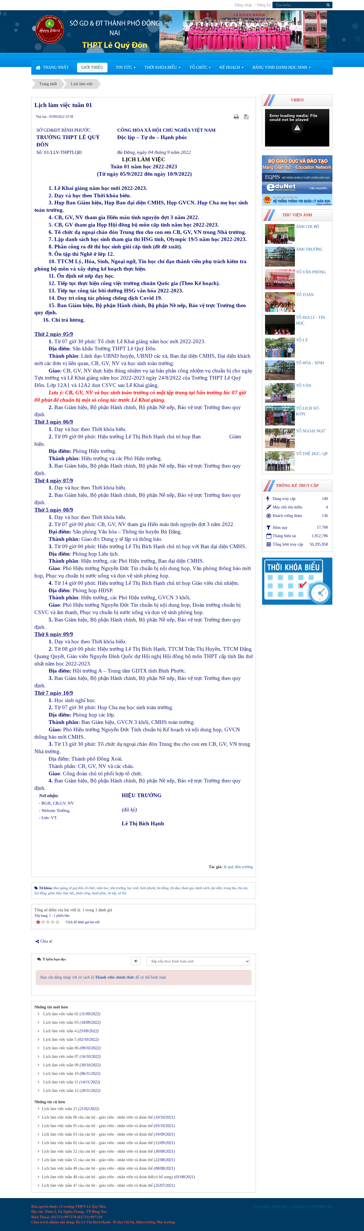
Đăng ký (264, 5)
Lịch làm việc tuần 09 (60, 1065)
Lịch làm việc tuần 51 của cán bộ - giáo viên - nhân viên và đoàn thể (97, 1160)
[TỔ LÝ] (280, 347)
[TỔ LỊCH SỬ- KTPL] (280, 416)
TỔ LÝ (302, 340)
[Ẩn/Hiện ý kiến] (136, 961)
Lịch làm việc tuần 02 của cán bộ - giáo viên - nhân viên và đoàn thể (97, 1143)
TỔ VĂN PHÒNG (311, 272)
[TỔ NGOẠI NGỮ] (280, 438)
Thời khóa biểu (160, 67)
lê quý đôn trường (238, 867)
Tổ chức (198, 67)
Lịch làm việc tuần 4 (59, 1031)
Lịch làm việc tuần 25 (59, 1109)
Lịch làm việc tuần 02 (60, 1014)
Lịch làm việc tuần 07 (60, 1056)
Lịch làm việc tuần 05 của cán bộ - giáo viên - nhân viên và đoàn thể (97, 1126)
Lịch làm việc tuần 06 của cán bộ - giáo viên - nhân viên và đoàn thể (97, 1117)
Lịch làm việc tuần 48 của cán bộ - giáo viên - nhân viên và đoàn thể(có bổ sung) (107, 1177)
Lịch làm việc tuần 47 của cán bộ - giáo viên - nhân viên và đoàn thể (97, 1185)
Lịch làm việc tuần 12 (60, 1090)
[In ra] (237, 116)
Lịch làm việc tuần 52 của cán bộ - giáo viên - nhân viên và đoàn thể (97, 1151)
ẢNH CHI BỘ (307, 227)
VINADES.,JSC (321, 1206)
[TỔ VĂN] (280, 393)
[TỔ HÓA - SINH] (280, 370)
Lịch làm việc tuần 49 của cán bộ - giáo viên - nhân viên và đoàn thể (97, 1168)
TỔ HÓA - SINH (310, 363)
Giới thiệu (92, 67)
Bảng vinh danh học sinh (280, 67)
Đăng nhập (244, 5)
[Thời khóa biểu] (297, 581)
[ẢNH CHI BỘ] (280, 234)
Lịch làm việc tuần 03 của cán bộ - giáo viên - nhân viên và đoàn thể (97, 1134)
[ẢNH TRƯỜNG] (280, 257)
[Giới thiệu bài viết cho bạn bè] (229, 116)
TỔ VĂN (303, 386)
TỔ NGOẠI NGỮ (310, 431)
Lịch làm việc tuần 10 (60, 1073)
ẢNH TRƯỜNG (309, 249)
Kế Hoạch (230, 67)
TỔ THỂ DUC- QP (312, 454)
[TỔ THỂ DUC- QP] (280, 461)
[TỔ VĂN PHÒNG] (280, 279)
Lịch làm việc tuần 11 (60, 1082)
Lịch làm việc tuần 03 (60, 1022)
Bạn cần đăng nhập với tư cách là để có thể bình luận (103, 977)
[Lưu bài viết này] (247, 116)
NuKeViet (279, 1206)
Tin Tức (124, 67)
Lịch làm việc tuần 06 (60, 1048)
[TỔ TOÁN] (280, 302)
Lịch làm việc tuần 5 (59, 1039)
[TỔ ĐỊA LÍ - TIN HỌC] (280, 325)
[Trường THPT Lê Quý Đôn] (50, 29)
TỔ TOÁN (305, 295)
